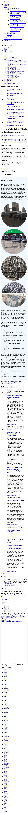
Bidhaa (5, 7)
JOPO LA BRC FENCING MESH (18, 23)
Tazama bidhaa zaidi (12, 424)
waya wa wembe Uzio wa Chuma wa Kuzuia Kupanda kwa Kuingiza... (15, 546)
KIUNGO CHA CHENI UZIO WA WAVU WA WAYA (18, 13)
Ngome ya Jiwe (20, 615)
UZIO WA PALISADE (12, 36)
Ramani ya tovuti (5, 615)
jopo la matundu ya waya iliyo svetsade (14, 94)
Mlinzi (15, 617)
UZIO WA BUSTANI (15, 19)
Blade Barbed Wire (8, 617)
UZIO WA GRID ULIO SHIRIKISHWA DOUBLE (16, 15)
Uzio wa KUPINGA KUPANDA (18, 11)
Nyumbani (6, 4)
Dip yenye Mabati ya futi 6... (15, 125)
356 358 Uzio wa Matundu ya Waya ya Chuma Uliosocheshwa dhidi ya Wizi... (15, 470)
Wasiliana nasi (7, 40)
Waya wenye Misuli (17, 616)
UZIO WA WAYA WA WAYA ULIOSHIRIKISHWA (17, 27)
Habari (5, 37)
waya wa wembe (11, 32)
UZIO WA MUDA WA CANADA (18, 25)
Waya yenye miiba (11, 33)
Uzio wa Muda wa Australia (15, 500)
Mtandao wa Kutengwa (6, 616)
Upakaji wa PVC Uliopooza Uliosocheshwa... (15, 117)
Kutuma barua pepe (5, 620)
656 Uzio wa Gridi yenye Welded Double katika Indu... (14, 397)
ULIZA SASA (4, 599)
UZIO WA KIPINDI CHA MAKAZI (18, 21)
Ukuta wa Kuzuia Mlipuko (13, 8)
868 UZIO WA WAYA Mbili (15, 109)
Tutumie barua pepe (5, 168)
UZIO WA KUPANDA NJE (16, 20)
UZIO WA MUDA (14, 24)
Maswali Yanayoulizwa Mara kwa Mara (13, 39)
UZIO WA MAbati (14, 17)
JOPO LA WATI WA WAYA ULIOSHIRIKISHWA (16, 30)
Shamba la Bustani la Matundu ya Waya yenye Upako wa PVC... (14, 433)
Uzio (8, 9)
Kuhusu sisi (6, 5)
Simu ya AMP (13, 615)
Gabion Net (9, 35)
